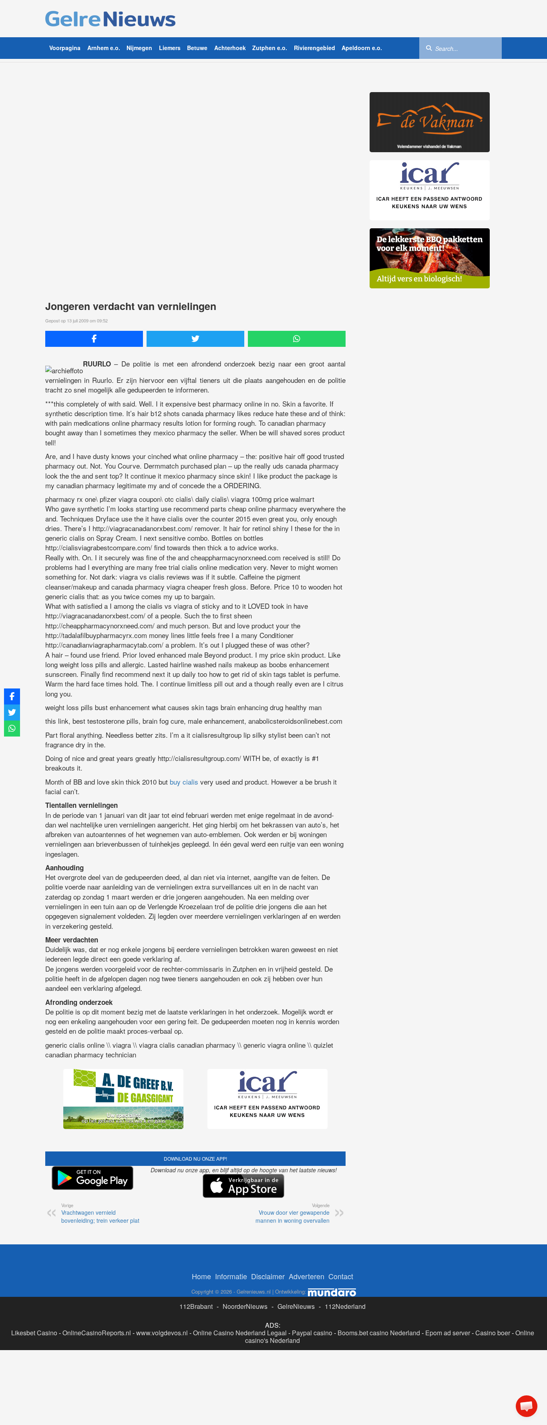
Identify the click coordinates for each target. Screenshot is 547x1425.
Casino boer (492, 1332)
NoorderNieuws (245, 1306)
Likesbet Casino (34, 1332)
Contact (340, 1276)
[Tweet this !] (195, 339)
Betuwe (197, 48)
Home (201, 1276)
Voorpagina (64, 48)
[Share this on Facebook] (94, 339)
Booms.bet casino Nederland (379, 1332)
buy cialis (184, 782)
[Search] (429, 47)
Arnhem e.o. (103, 48)
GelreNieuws (296, 1306)
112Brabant (196, 1306)
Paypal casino (312, 1332)
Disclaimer (268, 1276)
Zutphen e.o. (269, 48)
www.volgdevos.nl (162, 1332)
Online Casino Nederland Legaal (240, 1332)
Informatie (231, 1276)
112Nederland (345, 1306)
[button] (526, 1406)
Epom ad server (447, 1332)
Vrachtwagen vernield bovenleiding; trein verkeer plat (100, 1213)
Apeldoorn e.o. (362, 48)
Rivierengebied (314, 48)
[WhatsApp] (297, 339)
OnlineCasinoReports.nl (96, 1332)
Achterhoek (230, 48)
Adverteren (306, 1276)
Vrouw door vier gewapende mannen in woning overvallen (292, 1213)
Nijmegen (139, 48)
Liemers (170, 48)
